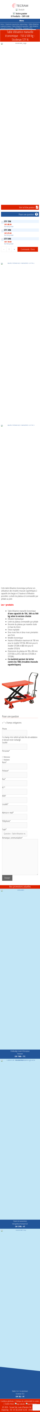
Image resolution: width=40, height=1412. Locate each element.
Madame (7, 759)
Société (4, 742)
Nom (4, 762)
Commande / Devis (28, 249)
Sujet (4, 829)
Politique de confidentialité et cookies (27, 1401)
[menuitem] (20, 9)
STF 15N (7, 221)
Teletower (20, 1054)
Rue (4, 779)
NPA (4, 795)
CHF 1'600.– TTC (20, 1056)
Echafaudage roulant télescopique (20, 1051)
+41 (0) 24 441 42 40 (20, 1409)
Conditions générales (7, 1401)
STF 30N (7, 229)
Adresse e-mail (8, 812)
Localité (5, 804)
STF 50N (7, 238)
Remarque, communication (12, 837)
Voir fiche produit (8, 226)
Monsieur (7, 757)
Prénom (5, 770)
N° (3, 787)
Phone (4, 728)
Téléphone (6, 820)
